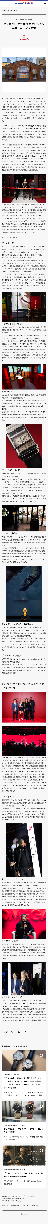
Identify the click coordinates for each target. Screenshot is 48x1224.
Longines (7, 1074)
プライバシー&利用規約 (30, 1206)
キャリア (5, 1206)
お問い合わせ (15, 1206)
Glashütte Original (10, 1125)
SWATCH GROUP (24, 4)
